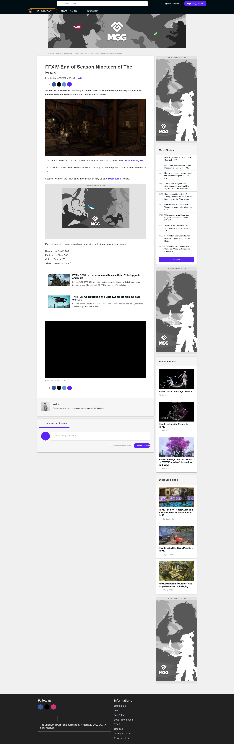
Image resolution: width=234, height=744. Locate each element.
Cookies (118, 729)
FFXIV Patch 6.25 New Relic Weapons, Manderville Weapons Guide (178, 207)
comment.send (143, 446)
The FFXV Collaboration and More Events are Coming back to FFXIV (106, 298)
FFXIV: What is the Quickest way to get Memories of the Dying (175, 585)
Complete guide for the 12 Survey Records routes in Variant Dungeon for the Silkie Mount (178, 196)
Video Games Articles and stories (60, 53)
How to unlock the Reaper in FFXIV (173, 425)
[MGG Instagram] (53, 707)
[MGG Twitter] (47, 707)
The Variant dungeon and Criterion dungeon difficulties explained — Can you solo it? (176, 186)
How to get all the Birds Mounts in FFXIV (176, 549)
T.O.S (117, 724)
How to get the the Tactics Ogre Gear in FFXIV (177, 158)
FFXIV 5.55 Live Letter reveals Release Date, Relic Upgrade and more (106, 276)
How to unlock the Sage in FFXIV (176, 391)
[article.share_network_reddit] (64, 84)
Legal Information (123, 719)
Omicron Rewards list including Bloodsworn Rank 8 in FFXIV (177, 166)
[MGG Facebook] (40, 707)
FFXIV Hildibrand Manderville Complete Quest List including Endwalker (177, 248)
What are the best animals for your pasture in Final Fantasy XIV (177, 228)
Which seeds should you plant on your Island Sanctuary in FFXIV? (177, 217)
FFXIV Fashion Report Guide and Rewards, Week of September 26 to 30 (176, 512)
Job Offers (119, 715)
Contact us (120, 706)
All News (176, 259)
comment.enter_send (122, 446)
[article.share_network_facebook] (54, 84)
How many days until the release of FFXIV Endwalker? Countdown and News (176, 462)
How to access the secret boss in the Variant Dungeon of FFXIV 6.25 (178, 175)
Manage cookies (123, 733)
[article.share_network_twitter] (59, 84)
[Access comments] (69, 84)
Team (117, 710)
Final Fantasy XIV (80, 53)
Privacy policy (121, 738)
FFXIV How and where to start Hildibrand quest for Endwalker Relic (177, 238)
